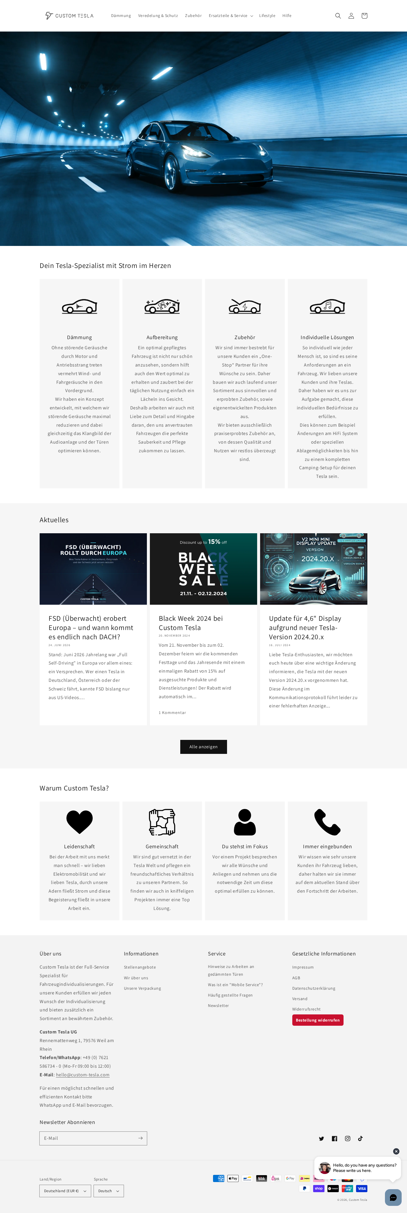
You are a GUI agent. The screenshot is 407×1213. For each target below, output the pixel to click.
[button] (338, 15)
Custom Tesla (358, 1200)
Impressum (303, 967)
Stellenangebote (140, 967)
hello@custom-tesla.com (83, 1075)
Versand (300, 998)
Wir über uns (136, 977)
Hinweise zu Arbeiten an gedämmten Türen (231, 970)
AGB (296, 977)
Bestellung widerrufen (318, 1020)
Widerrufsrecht (306, 1009)
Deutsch (105, 1190)
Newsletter (218, 1005)
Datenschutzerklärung (313, 988)
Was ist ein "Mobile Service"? (235, 984)
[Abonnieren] (140, 1138)
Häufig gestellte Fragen (230, 995)
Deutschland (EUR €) (61, 1190)
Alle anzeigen (203, 746)
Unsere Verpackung (142, 988)
